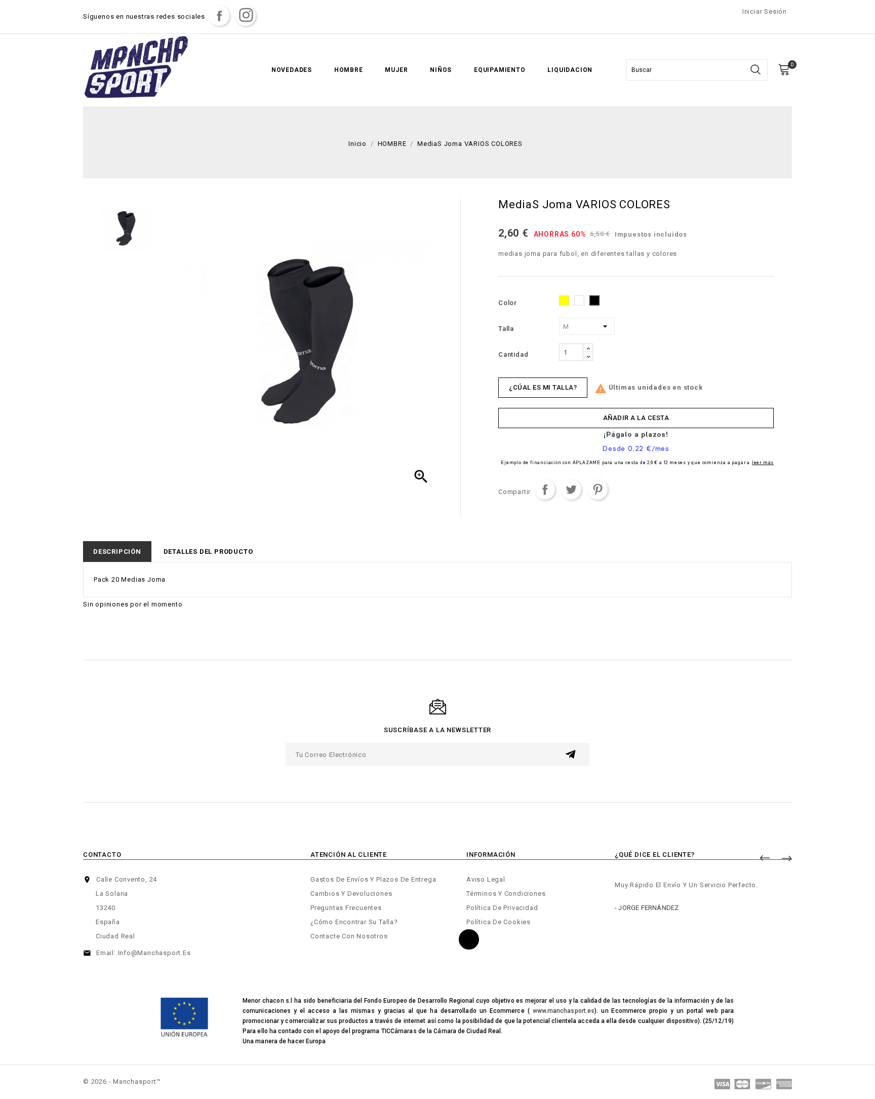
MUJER (396, 69)
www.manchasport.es (564, 1010)
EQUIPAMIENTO (500, 69)
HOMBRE (348, 69)
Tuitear (571, 489)
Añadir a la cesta (636, 418)
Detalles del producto (208, 551)
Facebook (219, 16)
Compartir (545, 489)
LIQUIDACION (569, 69)
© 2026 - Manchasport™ (122, 1081)
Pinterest (597, 489)
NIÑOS (441, 69)
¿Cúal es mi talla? (543, 387)
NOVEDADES (291, 69)
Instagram (245, 16)
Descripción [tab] (117, 551)
